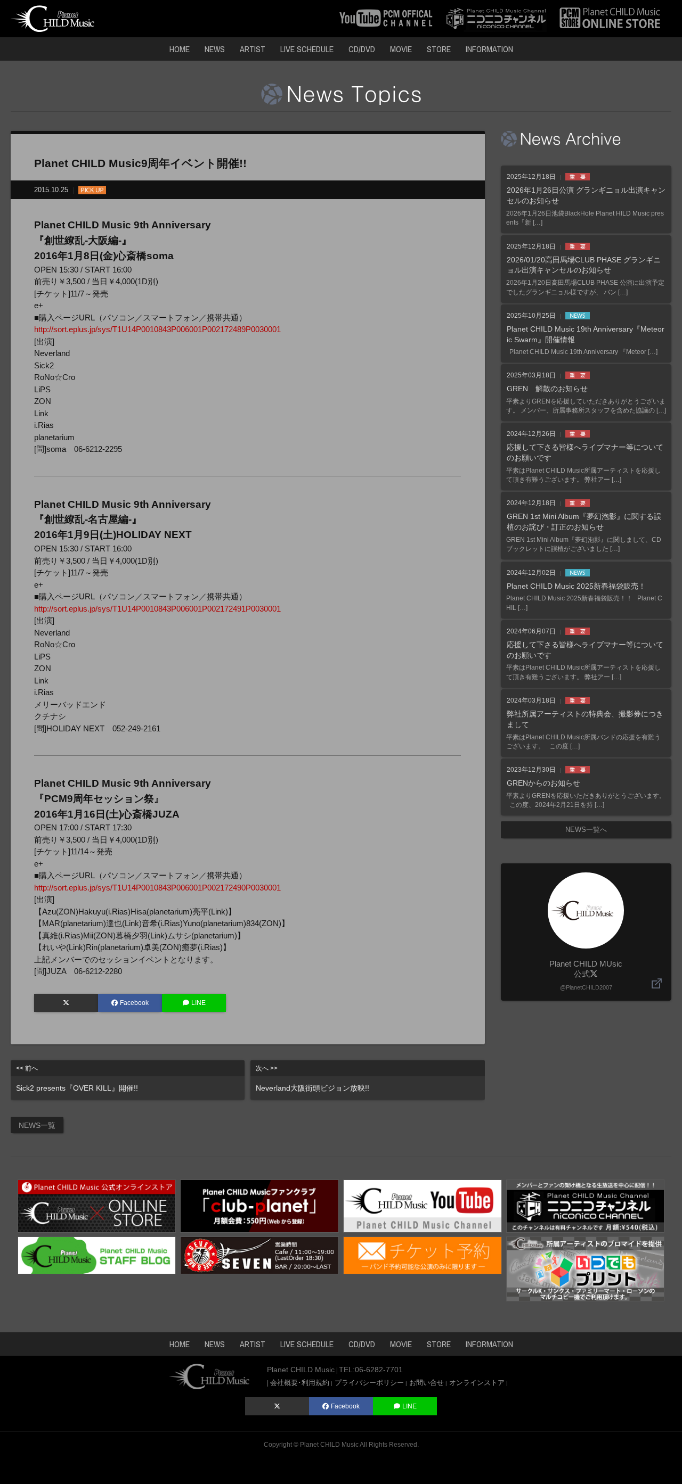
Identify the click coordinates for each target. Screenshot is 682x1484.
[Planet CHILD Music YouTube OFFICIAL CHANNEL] (386, 17)
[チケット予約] (422, 1254)
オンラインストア (477, 1383)
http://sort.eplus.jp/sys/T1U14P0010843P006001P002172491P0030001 (157, 608)
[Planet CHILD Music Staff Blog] (97, 1254)
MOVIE (401, 49)
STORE (439, 49)
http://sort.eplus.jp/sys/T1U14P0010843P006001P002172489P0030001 (157, 329)
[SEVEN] (259, 1254)
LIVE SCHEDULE (307, 49)
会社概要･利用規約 (299, 1383)
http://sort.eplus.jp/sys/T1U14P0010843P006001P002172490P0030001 (157, 887)
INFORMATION (489, 49)
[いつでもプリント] (585, 1268)
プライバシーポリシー (369, 1383)
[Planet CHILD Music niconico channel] (496, 17)
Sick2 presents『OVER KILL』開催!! (77, 1078)
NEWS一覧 (37, 1125)
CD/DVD (361, 49)
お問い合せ (426, 1383)
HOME (179, 49)
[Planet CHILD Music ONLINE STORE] (610, 17)
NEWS (215, 49)
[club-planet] (259, 1205)
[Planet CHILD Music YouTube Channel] (422, 1205)
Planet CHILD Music (329, 1444)
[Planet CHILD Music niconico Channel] (585, 1205)
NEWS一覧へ (586, 830)
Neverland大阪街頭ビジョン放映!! (312, 1078)
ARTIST (252, 49)
